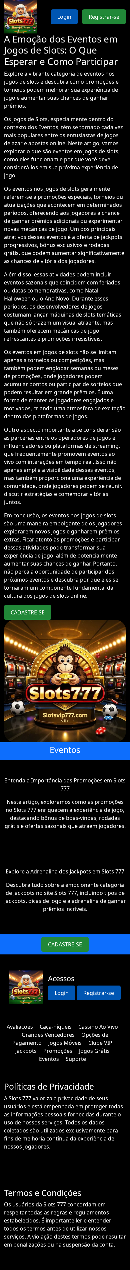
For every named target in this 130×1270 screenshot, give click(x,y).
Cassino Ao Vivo (98, 1026)
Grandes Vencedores (48, 1034)
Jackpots (26, 1050)
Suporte (76, 1059)
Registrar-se (104, 16)
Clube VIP (100, 1042)
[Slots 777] (20, 16)
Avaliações (20, 1026)
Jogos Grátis (94, 1050)
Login (64, 16)
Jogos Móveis (65, 1042)
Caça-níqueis (56, 1026)
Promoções (57, 1050)
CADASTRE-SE (28, 612)
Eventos (49, 1059)
